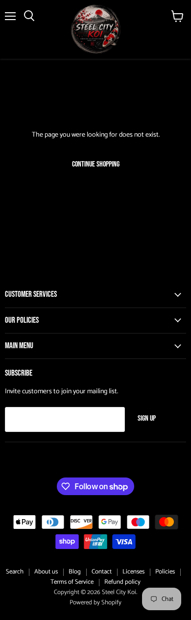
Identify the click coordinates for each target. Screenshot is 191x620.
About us (46, 572)
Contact (102, 572)
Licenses (133, 572)
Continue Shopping (95, 164)
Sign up (147, 418)
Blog (75, 572)
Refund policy (122, 582)
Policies (165, 572)
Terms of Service (72, 582)
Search (15, 572)
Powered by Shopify (95, 602)
